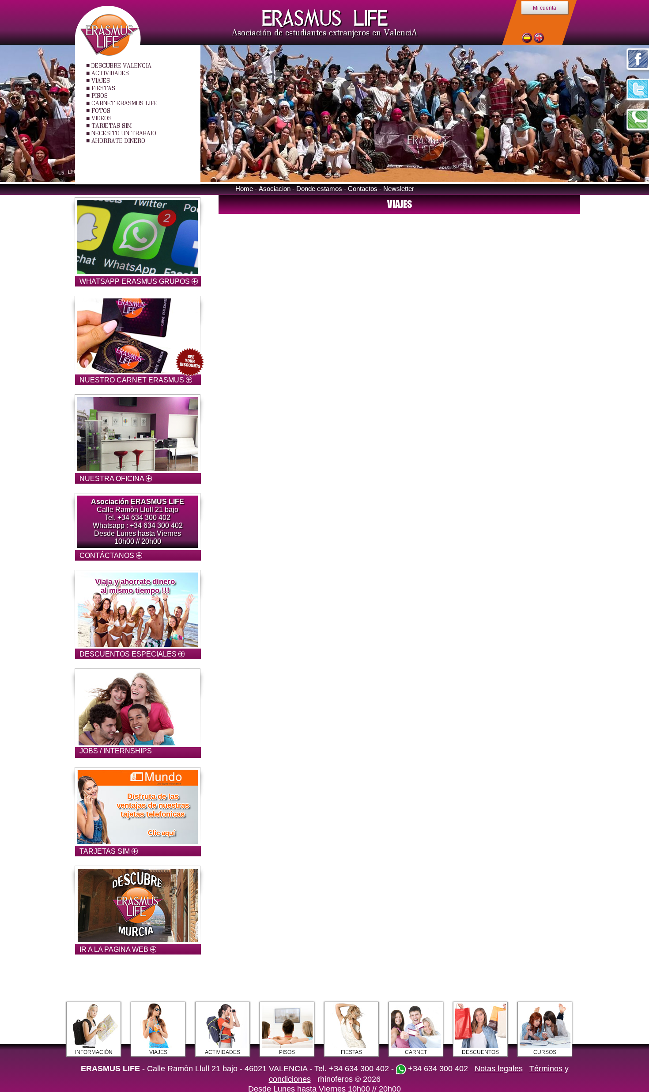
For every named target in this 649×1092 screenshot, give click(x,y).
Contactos (362, 188)
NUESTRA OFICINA (112, 478)
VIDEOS (101, 118)
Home (244, 188)
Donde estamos (319, 188)
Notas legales (499, 1068)
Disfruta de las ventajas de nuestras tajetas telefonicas (153, 805)
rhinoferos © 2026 (349, 1079)
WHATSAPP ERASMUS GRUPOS (135, 281)
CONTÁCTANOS (107, 555)
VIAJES (100, 80)
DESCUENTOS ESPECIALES (128, 654)
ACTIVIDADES (110, 72)
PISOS (99, 95)
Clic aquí (161, 832)
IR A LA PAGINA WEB (114, 949)
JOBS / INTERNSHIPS (115, 751)
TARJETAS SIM (111, 125)
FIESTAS (103, 88)
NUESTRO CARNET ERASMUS (132, 380)
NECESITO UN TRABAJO (123, 133)
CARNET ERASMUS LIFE (124, 103)
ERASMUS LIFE (325, 18)
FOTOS (100, 110)
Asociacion (275, 188)
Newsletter (398, 188)
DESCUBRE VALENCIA (121, 65)
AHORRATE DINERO (118, 140)
